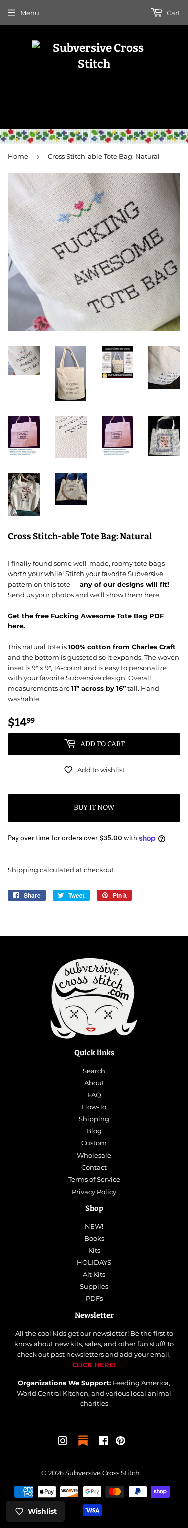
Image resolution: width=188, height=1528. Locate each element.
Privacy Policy (94, 1192)
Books (94, 1238)
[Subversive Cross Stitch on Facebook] (103, 1442)
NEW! (94, 1226)
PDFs (94, 1298)
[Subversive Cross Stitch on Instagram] (63, 1442)
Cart (172, 13)
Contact (94, 1167)
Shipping (23, 870)
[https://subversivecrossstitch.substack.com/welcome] (83, 1447)
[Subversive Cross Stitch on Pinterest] (120, 1442)
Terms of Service (94, 1179)
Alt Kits (94, 1274)
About (94, 1083)
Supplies (94, 1286)
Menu (29, 13)
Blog (94, 1131)
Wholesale (94, 1155)
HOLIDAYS (94, 1262)
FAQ (94, 1095)
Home (18, 156)
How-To (94, 1107)
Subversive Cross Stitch (102, 1473)
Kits (94, 1250)
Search (94, 1071)
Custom (94, 1143)
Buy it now (94, 807)
